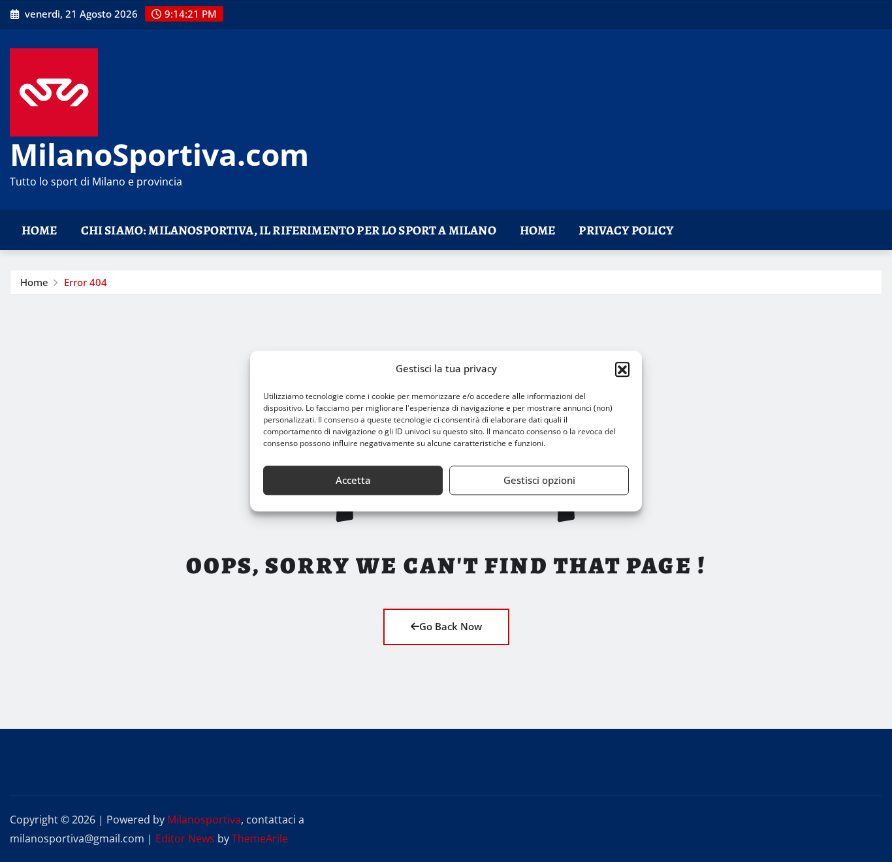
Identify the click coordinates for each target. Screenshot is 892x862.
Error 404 (85, 282)
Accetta (353, 480)
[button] (622, 368)
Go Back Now (450, 626)
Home (39, 230)
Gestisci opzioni (539, 480)
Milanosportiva (204, 819)
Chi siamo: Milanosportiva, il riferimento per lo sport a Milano (288, 230)
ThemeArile (260, 838)
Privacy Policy (626, 230)
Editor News (185, 838)
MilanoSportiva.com (159, 154)
